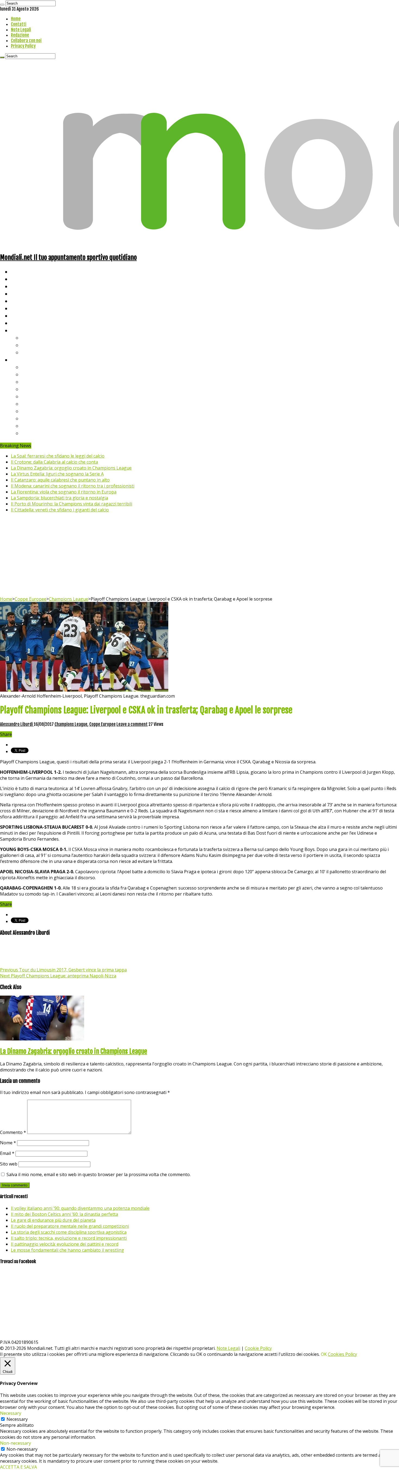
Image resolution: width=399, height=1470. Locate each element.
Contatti (18, 24)
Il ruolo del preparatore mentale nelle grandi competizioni (70, 1226)
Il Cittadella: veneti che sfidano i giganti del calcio (60, 510)
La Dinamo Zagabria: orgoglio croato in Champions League (71, 468)
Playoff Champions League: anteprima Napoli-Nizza (58, 976)
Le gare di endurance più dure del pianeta (53, 1220)
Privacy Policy (23, 46)
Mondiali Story (28, 308)
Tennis (29, 345)
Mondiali (20, 300)
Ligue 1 (30, 403)
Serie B (30, 374)
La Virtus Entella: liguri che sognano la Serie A (57, 474)
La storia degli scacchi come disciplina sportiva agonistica (68, 1232)
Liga (26, 389)
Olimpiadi (21, 315)
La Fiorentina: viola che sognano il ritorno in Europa (63, 492)
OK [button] (324, 1354)
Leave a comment (132, 724)
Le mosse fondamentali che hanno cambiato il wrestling (67, 1250)
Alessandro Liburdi (17, 724)
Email (7, 1153)
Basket (30, 352)
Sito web (8, 1164)
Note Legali (21, 29)
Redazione (20, 35)
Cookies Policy (342, 1354)
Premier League (40, 381)
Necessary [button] (10, 1413)
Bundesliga (34, 396)
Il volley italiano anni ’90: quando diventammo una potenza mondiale (80, 1208)
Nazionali (21, 293)
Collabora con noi (26, 40)
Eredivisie (33, 411)
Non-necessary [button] (15, 1443)
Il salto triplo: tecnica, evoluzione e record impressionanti (69, 1238)
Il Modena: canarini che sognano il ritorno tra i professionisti (72, 486)
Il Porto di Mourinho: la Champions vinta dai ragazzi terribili (71, 504)
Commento (13, 1132)
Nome (8, 1143)
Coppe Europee (30, 599)
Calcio (17, 323)
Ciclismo (20, 278)
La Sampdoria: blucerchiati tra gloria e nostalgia (59, 498)
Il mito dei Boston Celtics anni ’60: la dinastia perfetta (64, 1214)
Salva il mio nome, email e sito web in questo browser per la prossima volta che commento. (99, 1174)
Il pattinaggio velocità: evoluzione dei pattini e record (64, 1244)
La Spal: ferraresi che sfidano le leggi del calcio (57, 456)
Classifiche (23, 359)
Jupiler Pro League (43, 433)
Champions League (68, 599)
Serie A (30, 367)
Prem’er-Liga (37, 425)
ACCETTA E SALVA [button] (18, 1467)
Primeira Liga (37, 418)
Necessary (17, 1419)
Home (16, 18)
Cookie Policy (258, 1348)
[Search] (2, 4)
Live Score (22, 330)
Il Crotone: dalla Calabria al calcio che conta (54, 462)
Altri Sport (23, 286)
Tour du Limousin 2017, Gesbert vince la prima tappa (63, 970)
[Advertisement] (199, 555)
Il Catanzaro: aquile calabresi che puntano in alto (60, 480)
